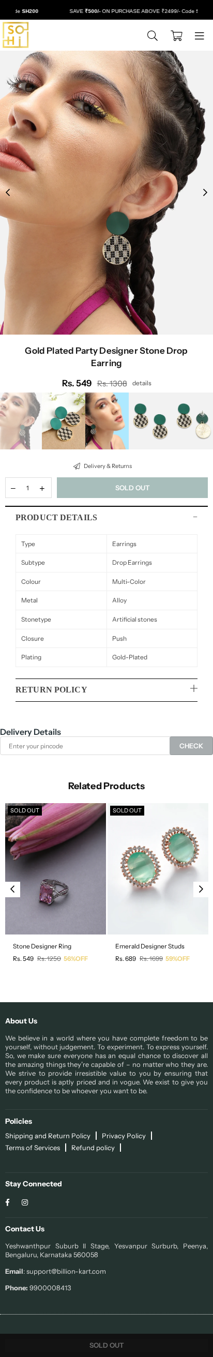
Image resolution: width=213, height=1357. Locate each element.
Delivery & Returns (107, 466)
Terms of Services (32, 1147)
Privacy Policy (124, 1136)
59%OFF (177, 958)
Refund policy (93, 1147)
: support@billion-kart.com (64, 1271)
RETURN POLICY (51, 689)
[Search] (152, 35)
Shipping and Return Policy (47, 1136)
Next (205, 193)
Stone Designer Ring (42, 946)
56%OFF (76, 958)
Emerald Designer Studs (150, 946)
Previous (8, 193)
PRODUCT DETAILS (56, 517)
